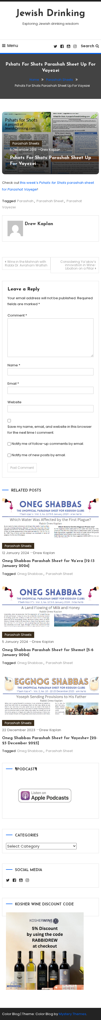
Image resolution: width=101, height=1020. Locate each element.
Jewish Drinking (50, 13)
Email (13, 383)
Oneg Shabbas (30, 573)
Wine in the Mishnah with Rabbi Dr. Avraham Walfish (26, 263)
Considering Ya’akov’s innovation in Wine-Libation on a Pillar (78, 265)
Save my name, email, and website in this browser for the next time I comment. (50, 429)
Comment (17, 315)
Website (14, 402)
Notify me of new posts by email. (39, 455)
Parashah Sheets (25, 143)
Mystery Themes (72, 1013)
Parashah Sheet (50, 201)
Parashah (25, 201)
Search (87, 46)
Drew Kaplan (50, 149)
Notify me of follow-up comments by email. (48, 443)
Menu (12, 45)
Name (14, 365)
